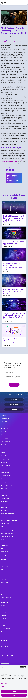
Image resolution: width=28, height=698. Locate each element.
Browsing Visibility (5, 459)
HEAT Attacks (4, 526)
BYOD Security (4, 462)
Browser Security (4, 516)
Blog (2, 562)
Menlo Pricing (4, 548)
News (2, 572)
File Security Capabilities (6, 475)
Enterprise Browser (5, 523)
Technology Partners (5, 628)
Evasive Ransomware (5, 472)
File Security (3, 434)
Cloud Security (16, 41)
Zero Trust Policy (4, 539)
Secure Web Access (7, 160)
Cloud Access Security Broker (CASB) (9, 520)
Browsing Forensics (5, 428)
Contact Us (14, 399)
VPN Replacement (5, 491)
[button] (25, 2)
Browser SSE (3, 455)
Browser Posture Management (7, 513)
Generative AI (4, 482)
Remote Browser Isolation (6, 441)
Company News (4, 41)
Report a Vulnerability (5, 591)
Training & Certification (6, 597)
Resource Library (4, 582)
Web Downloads (4, 495)
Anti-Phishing (4, 510)
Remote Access (4, 438)
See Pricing (14, 409)
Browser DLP (4, 431)
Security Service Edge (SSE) (7, 533)
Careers (2, 608)
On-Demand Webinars (5, 575)
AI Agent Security (5, 425)
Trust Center (3, 631)
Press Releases (4, 579)
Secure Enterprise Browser (6, 444)
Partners (3, 625)
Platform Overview (5, 418)
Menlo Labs (3, 569)
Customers (3, 615)
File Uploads (3, 478)
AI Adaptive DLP (4, 421)
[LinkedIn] (3, 655)
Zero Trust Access (5, 498)
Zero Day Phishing (5, 501)
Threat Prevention (5, 448)
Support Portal (4, 594)
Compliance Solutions (5, 465)
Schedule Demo (14, 384)
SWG (21, 41)
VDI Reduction (4, 488)
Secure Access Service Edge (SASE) (9, 530)
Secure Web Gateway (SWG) (7, 536)
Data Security (4, 468)
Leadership (3, 618)
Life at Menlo (4, 621)
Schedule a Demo (14, 404)
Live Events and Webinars (6, 566)
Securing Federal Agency (6, 485)
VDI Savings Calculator (6, 555)
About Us (3, 605)
